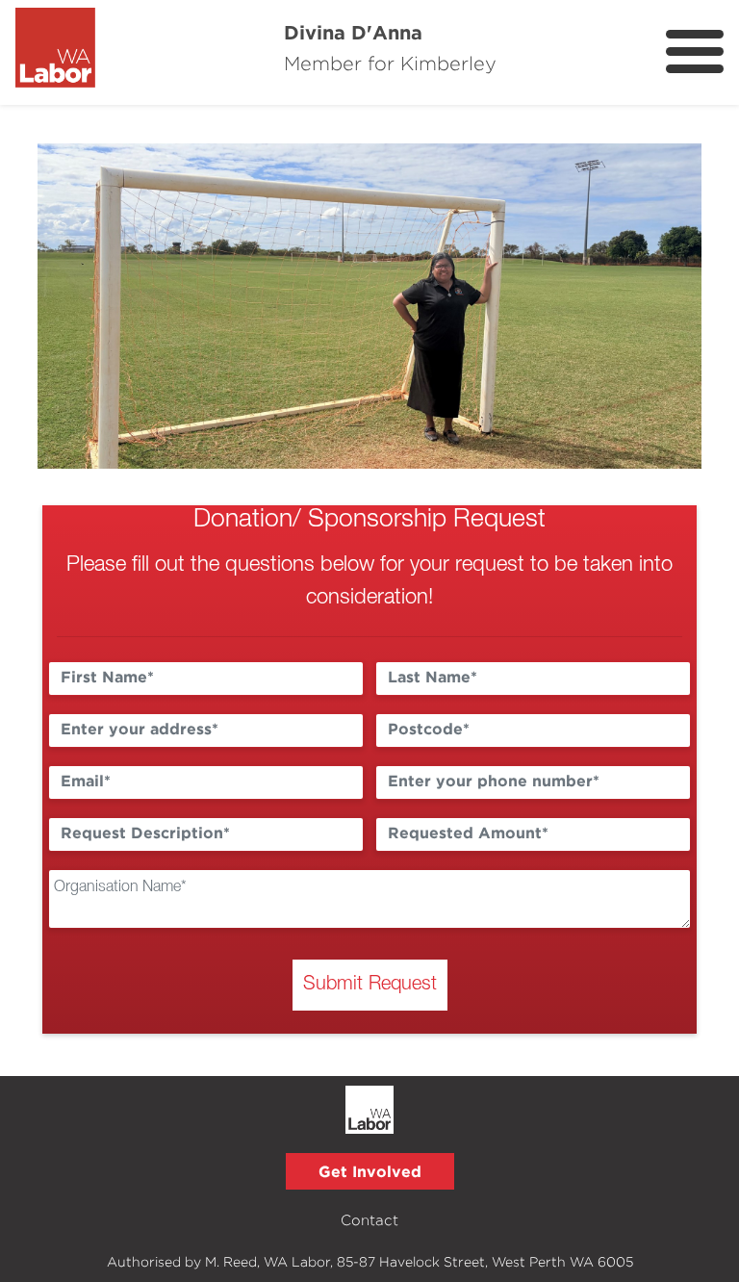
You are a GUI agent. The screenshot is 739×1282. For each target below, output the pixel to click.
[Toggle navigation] (695, 51)
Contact (369, 1220)
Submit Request (370, 984)
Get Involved (370, 1171)
